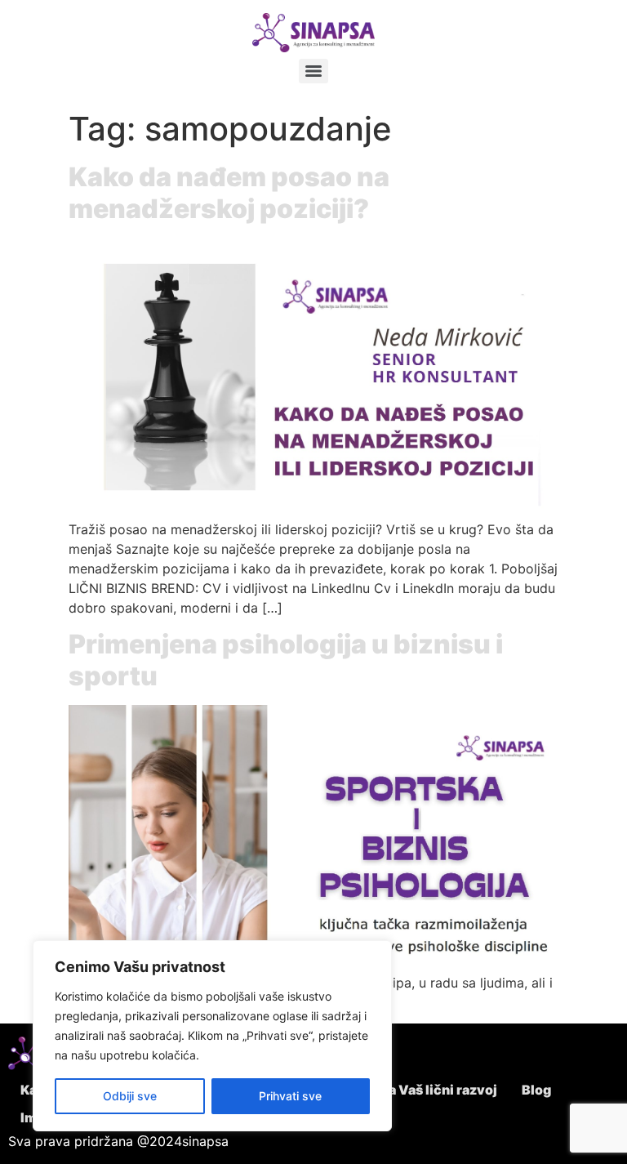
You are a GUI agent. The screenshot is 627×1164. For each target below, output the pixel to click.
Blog (536, 1089)
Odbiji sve (130, 1096)
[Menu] (313, 71)
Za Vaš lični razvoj (438, 1089)
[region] (212, 1035)
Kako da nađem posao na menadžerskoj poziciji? (229, 192)
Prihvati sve (290, 1096)
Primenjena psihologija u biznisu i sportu (286, 659)
